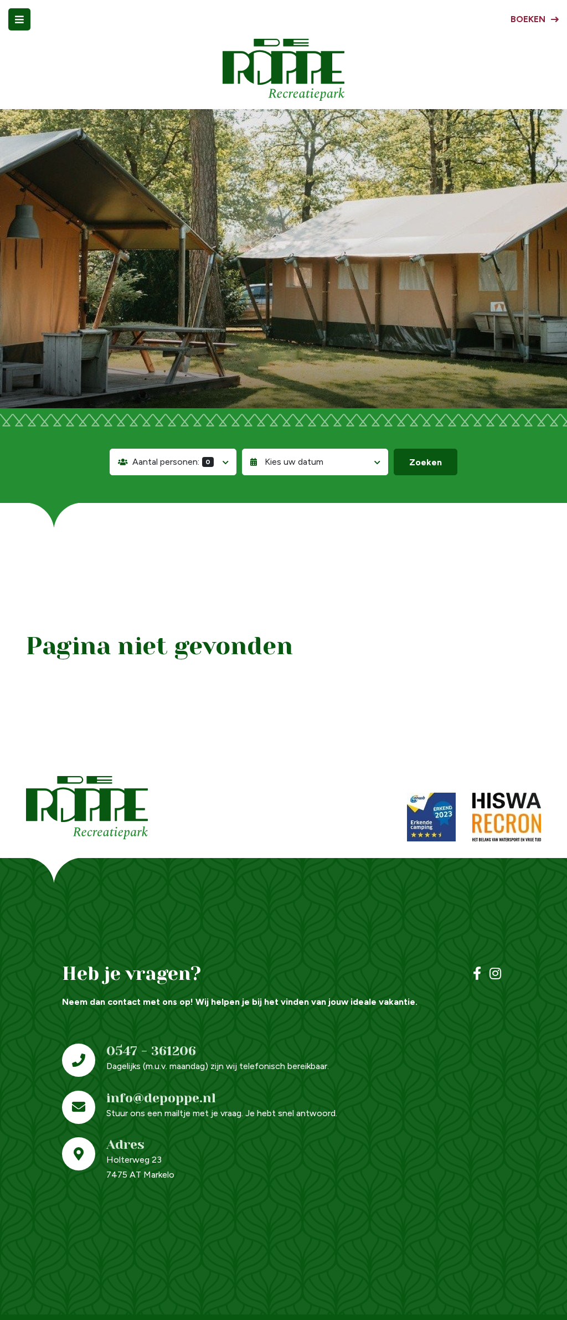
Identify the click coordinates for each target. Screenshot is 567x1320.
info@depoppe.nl (161, 1098)
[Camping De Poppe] (283, 70)
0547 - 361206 (151, 1051)
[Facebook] (477, 974)
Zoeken (425, 462)
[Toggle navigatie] (19, 19)
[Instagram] (495, 974)
